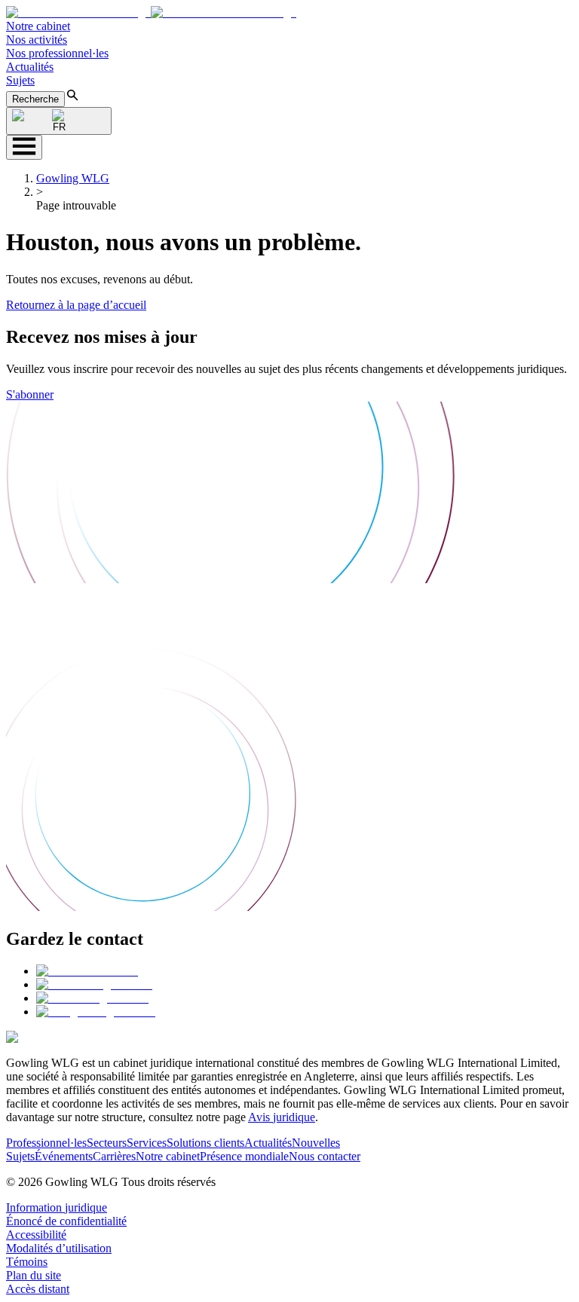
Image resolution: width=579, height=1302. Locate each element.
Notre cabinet (38, 26)
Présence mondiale (244, 1156)
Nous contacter (324, 1156)
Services (147, 1142)
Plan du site (33, 1275)
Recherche (35, 99)
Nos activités (36, 39)
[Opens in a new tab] (87, 970)
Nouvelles (316, 1142)
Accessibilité (36, 1234)
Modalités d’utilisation (59, 1248)
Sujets (20, 80)
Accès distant (37, 1288)
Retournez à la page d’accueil (76, 304)
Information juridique (56, 1207)
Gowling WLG (72, 178)
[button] (151, 12)
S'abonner (30, 394)
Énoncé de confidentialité (66, 1221)
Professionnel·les (46, 1142)
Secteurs (107, 1142)
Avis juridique (281, 1117)
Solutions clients (205, 1142)
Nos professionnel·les (57, 53)
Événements (64, 1156)
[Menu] (24, 147)
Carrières (114, 1156)
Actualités (30, 66)
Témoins (26, 1261)
